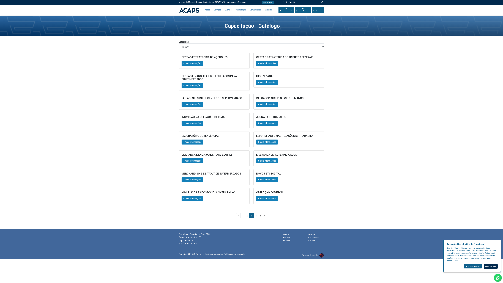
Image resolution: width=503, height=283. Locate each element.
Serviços (217, 10)
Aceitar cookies (473, 266)
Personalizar (490, 266)
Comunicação (255, 10)
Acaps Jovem (268, 2)
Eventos (228, 10)
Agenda (312, 234)
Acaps (207, 10)
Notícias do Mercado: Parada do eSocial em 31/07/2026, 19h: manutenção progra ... (213, 2)
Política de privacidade (234, 254)
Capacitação (241, 10)
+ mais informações (192, 63)
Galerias (268, 10)
